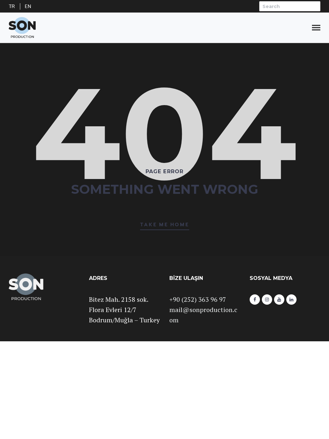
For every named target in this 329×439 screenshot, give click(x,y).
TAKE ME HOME (164, 224)
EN (28, 6)
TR (12, 6)
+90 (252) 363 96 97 (197, 299)
